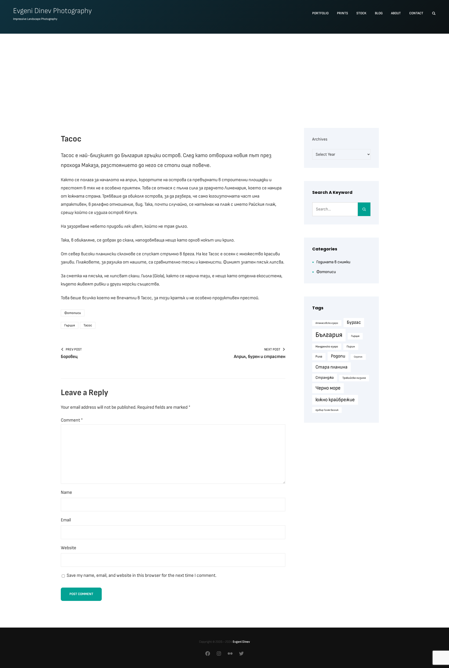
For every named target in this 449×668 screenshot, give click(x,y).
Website (68, 548)
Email (66, 520)
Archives (319, 139)
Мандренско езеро (326, 346)
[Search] (364, 209)
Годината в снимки (333, 262)
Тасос (87, 325)
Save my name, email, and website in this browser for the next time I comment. (141, 575)
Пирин (351, 346)
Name (66, 492)
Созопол (358, 356)
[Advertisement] (224, 72)
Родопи (338, 356)
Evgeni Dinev (241, 642)
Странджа (324, 377)
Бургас (354, 322)
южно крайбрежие (335, 400)
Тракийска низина (354, 378)
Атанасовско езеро (326, 323)
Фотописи (72, 313)
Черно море (327, 388)
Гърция (69, 325)
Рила (318, 356)
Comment (72, 420)
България (328, 335)
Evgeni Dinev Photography (52, 10)
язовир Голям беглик (326, 410)
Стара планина (331, 367)
